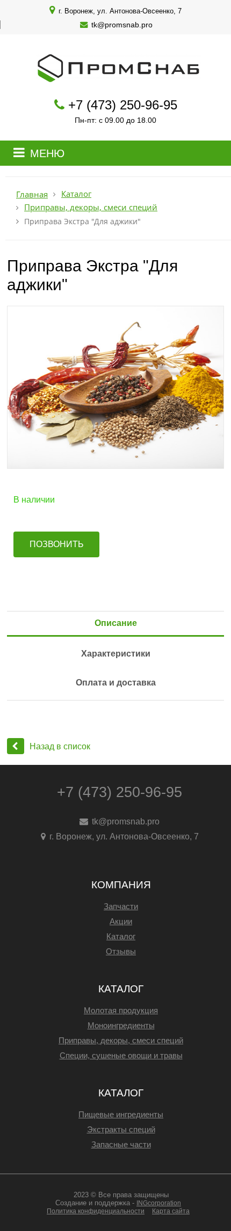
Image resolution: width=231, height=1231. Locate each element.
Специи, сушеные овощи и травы (121, 1055)
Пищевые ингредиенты (120, 1114)
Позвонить (57, 544)
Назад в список (60, 746)
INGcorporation (158, 1203)
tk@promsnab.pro (122, 24)
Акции (121, 921)
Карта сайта (171, 1211)
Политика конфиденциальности (96, 1211)
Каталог (76, 194)
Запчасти (121, 906)
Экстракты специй (121, 1129)
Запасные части (121, 1144)
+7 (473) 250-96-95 (122, 105)
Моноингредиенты (121, 1025)
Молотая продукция (121, 1010)
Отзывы (121, 951)
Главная (32, 194)
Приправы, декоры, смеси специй (90, 207)
